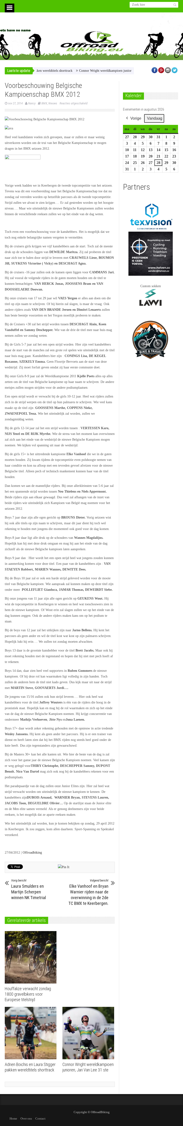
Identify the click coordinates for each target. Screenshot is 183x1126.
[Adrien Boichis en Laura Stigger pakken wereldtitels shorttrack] (32, 1033)
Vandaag (154, 118)
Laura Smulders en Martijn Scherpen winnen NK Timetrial (28, 889)
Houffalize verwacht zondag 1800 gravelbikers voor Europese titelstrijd (28, 994)
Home (13, 1118)
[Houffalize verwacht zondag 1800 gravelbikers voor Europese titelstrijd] (32, 957)
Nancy (32, 103)
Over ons (26, 1118)
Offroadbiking (32, 852)
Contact (40, 1118)
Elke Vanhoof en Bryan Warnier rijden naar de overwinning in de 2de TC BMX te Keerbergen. (88, 892)
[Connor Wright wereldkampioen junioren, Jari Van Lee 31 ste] (89, 1033)
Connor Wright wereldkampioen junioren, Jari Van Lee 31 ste (106, 70)
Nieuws (52, 103)
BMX (44, 103)
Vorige (135, 118)
